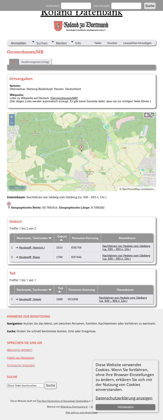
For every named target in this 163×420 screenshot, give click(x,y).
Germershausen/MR (64, 98)
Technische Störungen (21, 365)
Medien (61, 43)
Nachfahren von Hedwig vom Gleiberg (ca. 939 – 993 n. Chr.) (126, 247)
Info (78, 43)
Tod (60, 288)
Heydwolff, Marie (29, 257)
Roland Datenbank (82, 11)
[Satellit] (151, 115)
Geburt (62, 236)
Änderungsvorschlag (35, 62)
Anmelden (18, 43)
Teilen (97, 43)
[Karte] (146, 115)
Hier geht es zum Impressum (82, 412)
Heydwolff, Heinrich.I (32, 247)
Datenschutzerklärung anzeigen (124, 397)
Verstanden (125, 407)
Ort (14, 62)
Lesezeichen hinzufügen (137, 43)
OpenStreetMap (131, 189)
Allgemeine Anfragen (19, 350)
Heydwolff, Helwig (30, 299)
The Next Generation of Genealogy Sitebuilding (63, 401)
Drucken (112, 43)
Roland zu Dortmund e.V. (74, 406)
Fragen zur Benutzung (20, 357)
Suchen (42, 43)
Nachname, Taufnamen (33, 238)
